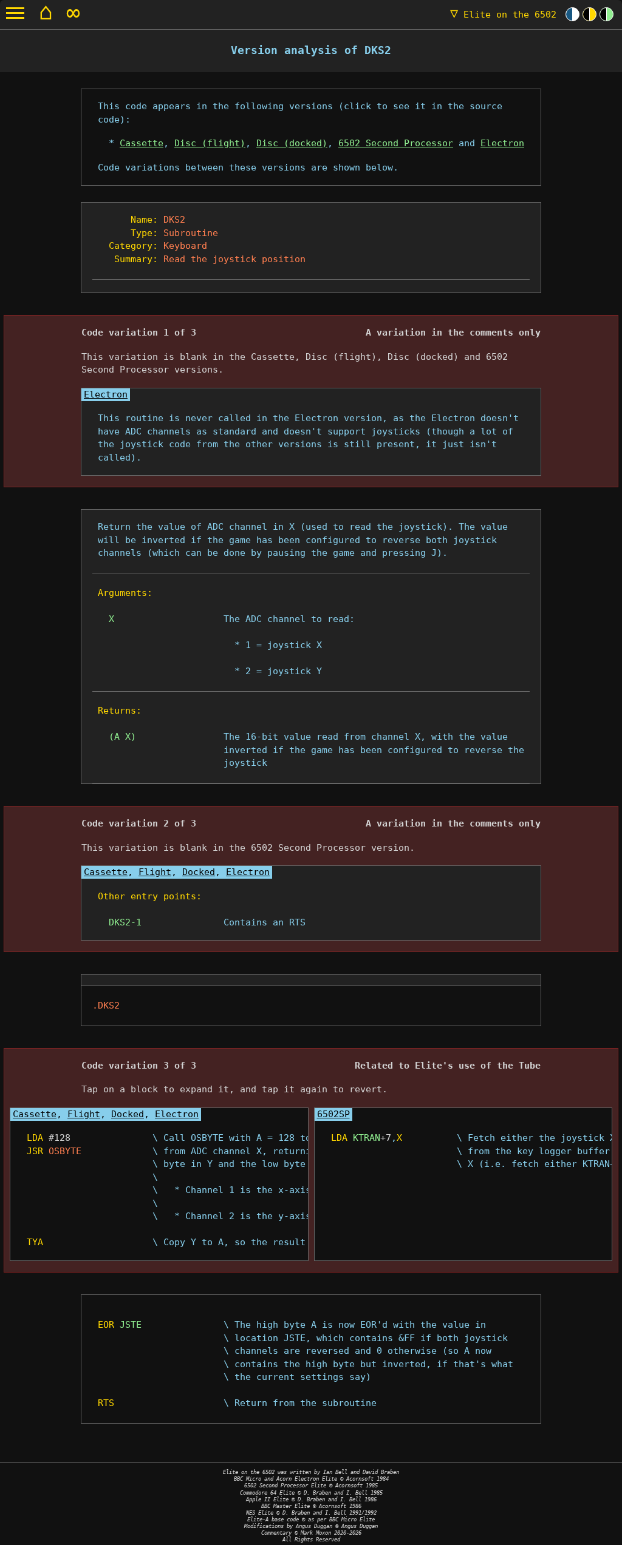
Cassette (141, 143)
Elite (503, 14)
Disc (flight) (209, 143)
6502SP (333, 1114)
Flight (154, 872)
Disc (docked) (291, 143)
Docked (198, 872)
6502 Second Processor (395, 143)
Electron (502, 143)
